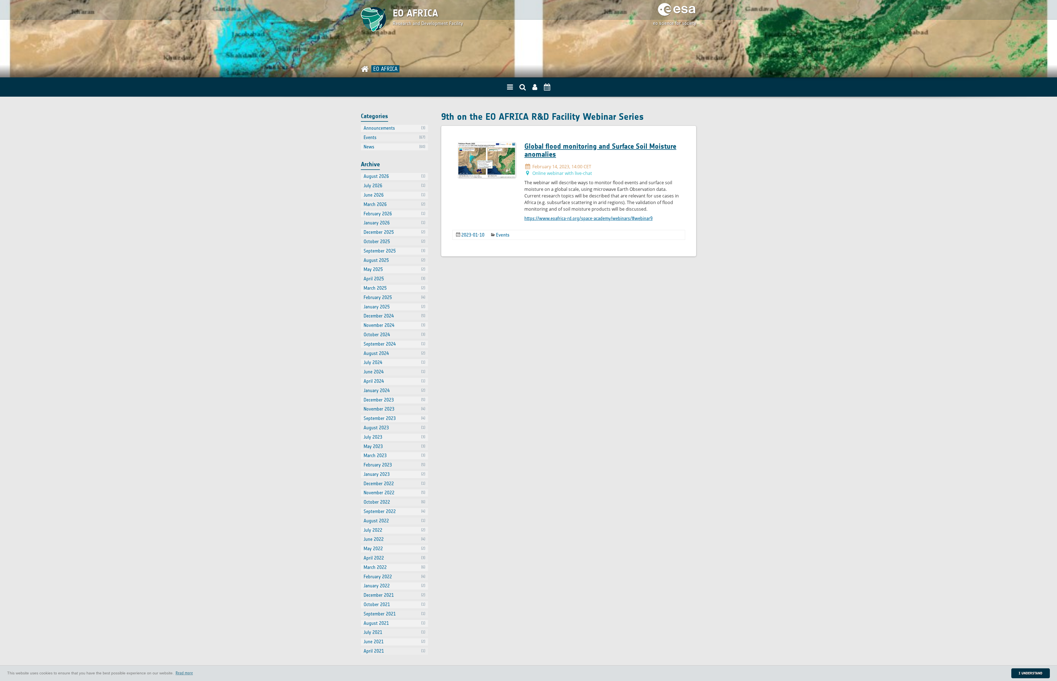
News (394, 147)
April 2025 (394, 278)
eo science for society (674, 23)
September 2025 (394, 251)
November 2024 (394, 325)
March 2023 (394, 455)
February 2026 (394, 213)
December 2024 (394, 316)
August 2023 (394, 427)
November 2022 (394, 492)
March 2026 (394, 204)
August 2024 (394, 353)
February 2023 (394, 465)
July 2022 (394, 530)
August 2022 (394, 520)
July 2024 (394, 362)
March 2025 (394, 288)
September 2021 (394, 614)
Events (503, 235)
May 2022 (394, 548)
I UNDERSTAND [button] (1030, 673)
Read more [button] (184, 673)
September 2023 (394, 418)
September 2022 (394, 511)
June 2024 (394, 372)
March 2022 (394, 567)
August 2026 (394, 176)
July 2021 (394, 632)
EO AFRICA (415, 13)
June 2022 (394, 539)
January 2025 (394, 307)
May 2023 (394, 446)
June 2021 (394, 641)
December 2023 (394, 400)
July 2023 (394, 437)
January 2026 (394, 223)
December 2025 (394, 232)
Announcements (394, 128)
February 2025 (394, 297)
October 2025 (394, 241)
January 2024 (394, 390)
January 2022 (394, 585)
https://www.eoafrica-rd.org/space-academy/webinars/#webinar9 (588, 218)
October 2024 (394, 334)
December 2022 (394, 483)
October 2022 (394, 502)
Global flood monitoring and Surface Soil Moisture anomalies (600, 150)
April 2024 (394, 381)
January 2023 (394, 474)
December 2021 (394, 595)
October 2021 (394, 604)
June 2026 (394, 195)
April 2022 (394, 558)
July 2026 (394, 185)
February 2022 (394, 576)
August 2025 (394, 260)
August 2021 (394, 623)
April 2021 (394, 651)
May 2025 (394, 269)
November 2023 (394, 409)
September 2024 (394, 344)
